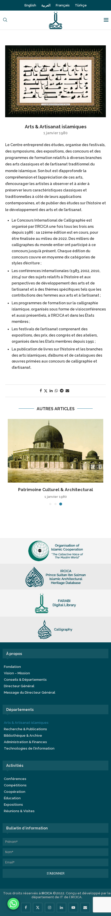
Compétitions (15, 785)
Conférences (15, 779)
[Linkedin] (61, 907)
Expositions (13, 804)
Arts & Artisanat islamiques (26, 723)
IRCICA (47, 893)
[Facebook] (26, 907)
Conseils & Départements (25, 680)
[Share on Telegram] (62, 391)
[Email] (85, 907)
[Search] (5, 20)
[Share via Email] (67, 391)
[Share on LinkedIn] (51, 391)
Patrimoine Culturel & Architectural (55, 489)
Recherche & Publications (25, 729)
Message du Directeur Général (29, 692)
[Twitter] (38, 907)
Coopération (14, 792)
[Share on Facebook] (41, 391)
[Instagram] (50, 907)
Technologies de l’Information (29, 748)
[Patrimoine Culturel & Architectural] (55, 451)
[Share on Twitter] (45, 391)
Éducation (12, 798)
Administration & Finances (25, 742)
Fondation (12, 667)
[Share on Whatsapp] (56, 391)
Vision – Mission (17, 673)
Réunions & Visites (19, 811)
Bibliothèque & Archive (23, 735)
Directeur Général (19, 686)
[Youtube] (73, 907)
